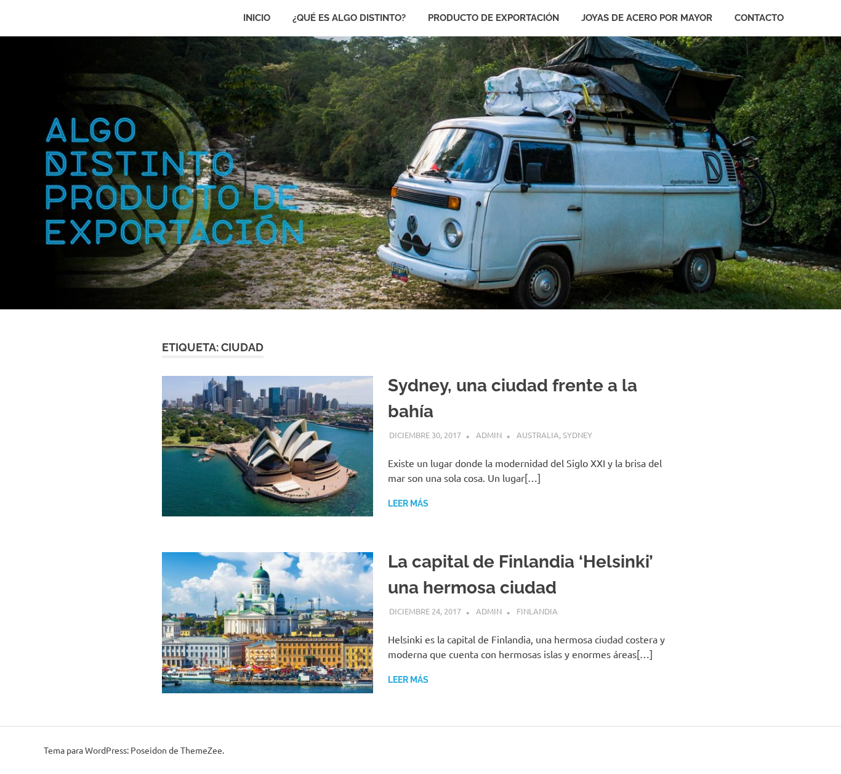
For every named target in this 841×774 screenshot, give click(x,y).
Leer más (408, 503)
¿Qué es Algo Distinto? (349, 17)
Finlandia (537, 611)
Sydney (577, 435)
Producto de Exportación (493, 17)
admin (489, 435)
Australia (538, 435)
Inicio (256, 17)
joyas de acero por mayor (646, 17)
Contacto (759, 17)
